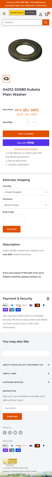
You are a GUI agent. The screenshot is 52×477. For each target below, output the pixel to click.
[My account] (40, 14)
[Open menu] (4, 14)
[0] (46, 14)
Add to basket (26, 134)
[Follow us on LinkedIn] (20, 433)
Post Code (8, 212)
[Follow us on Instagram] (10, 433)
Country (7, 186)
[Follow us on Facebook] (5, 433)
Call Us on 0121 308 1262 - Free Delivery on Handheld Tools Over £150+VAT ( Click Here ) (26, 4)
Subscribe (12, 416)
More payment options (26, 149)
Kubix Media (31, 471)
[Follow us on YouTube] (15, 433)
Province (7, 199)
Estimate (11, 229)
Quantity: (7, 122)
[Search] (45, 22)
